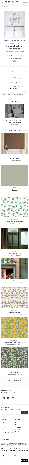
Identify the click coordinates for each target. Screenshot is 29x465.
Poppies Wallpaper (14, 312)
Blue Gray (14, 190)
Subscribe (24, 460)
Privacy (3, 428)
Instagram (19, 424)
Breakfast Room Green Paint (14, 283)
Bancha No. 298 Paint (14, 253)
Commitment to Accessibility (7, 430)
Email (18, 431)
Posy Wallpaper (14, 372)
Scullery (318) (14, 158)
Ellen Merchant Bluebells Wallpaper (14, 342)
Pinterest (19, 422)
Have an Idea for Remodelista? (8, 432)
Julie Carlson (15, 124)
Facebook (19, 427)
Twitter (18, 429)
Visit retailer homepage (14, 58)
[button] (21, 2)
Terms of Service (5, 426)
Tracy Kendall (16, 43)
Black (14, 61)
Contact (3, 424)
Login (26, 2)
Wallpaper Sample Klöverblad (14, 221)
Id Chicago (11, 51)
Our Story (3, 422)
